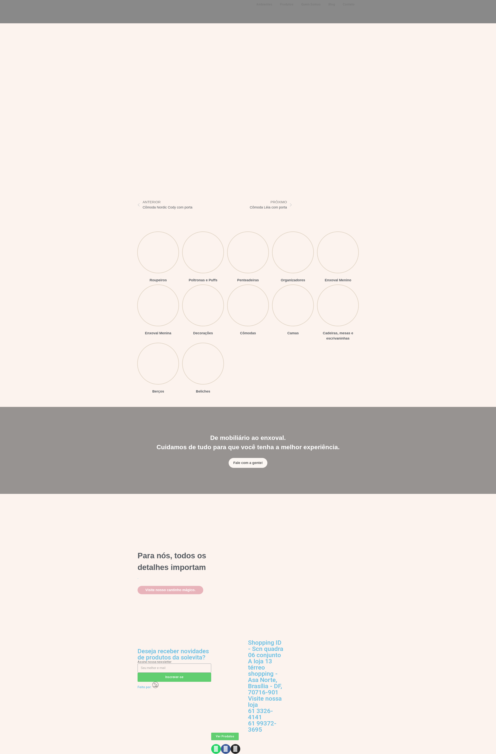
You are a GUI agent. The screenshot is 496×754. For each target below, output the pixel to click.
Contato (349, 4)
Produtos (286, 4)
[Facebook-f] (226, 749)
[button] (248, 463)
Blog (331, 4)
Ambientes (264, 4)
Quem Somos (311, 4)
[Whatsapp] (216, 749)
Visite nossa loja (265, 701)
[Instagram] (235, 749)
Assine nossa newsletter (154, 662)
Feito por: (145, 687)
